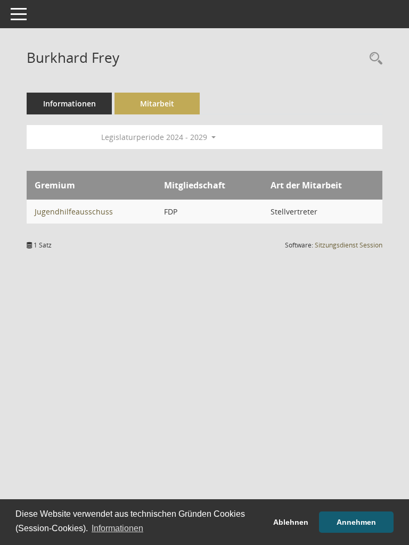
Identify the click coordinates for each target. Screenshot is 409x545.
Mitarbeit (157, 103)
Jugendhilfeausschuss (74, 212)
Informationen (69, 103)
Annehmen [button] (356, 522)
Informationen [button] (117, 528)
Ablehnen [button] (290, 522)
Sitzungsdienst (348, 245)
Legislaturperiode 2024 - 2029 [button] (155, 137)
